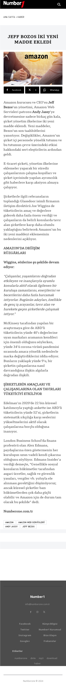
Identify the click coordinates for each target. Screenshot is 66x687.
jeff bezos (29, 526)
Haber (20, 17)
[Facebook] (31, 612)
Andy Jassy (11, 526)
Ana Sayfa (9, 17)
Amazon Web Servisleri (31, 522)
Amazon (9, 522)
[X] (44, 612)
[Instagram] (37, 612)
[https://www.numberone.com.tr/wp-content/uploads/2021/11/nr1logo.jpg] (14, 4)
